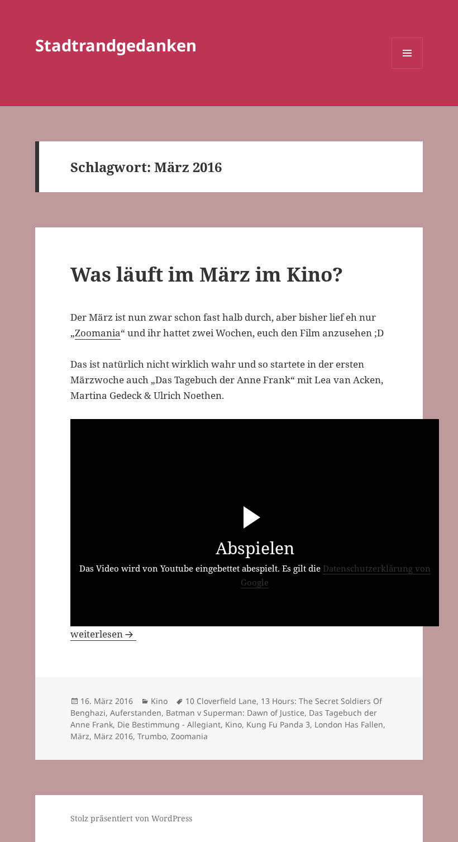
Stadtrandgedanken (116, 45)
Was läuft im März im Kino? (206, 274)
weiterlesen (103, 633)
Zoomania (98, 332)
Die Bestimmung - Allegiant (169, 724)
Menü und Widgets (407, 68)
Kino (159, 701)
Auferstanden (135, 712)
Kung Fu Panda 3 (278, 724)
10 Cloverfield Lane (220, 701)
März (79, 736)
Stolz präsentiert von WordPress (131, 818)
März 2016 (113, 736)
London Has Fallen (348, 724)
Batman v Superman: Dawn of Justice (235, 712)
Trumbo (151, 736)
